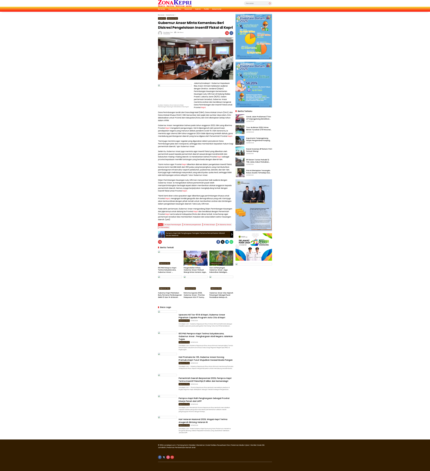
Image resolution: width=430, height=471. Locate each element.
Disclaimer (201, 445)
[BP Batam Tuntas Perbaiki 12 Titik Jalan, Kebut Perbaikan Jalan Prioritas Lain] (239, 161)
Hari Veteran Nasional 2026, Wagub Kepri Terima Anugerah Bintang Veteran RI (203, 420)
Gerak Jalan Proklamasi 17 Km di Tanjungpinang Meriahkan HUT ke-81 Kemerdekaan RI (258, 118)
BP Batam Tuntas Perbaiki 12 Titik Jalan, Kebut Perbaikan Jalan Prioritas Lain (257, 161)
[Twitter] (223, 242)
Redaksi (192, 445)
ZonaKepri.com (168, 32)
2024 (162, 445)
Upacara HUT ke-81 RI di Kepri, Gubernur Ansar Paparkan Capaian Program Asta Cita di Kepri (202, 316)
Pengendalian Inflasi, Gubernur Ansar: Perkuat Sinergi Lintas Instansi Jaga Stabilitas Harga (195, 270)
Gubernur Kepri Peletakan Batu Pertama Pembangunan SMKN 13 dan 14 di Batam (170, 295)
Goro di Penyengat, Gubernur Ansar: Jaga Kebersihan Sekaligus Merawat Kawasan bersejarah (218, 270)
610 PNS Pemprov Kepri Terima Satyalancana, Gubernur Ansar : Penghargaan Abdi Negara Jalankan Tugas (169, 270)
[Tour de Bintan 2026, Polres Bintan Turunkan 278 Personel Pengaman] (239, 129)
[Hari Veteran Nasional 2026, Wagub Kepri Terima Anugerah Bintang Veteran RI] (167, 425)
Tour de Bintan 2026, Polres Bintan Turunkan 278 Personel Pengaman (258, 128)
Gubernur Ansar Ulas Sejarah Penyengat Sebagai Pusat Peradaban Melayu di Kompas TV (221, 295)
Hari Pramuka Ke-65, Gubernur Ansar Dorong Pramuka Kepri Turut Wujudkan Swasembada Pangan (206, 358)
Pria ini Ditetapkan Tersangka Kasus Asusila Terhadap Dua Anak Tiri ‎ (258, 171)
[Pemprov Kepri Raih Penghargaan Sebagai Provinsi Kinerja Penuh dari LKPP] (167, 404)
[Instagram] (168, 457)
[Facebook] (218, 242)
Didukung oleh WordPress (168, 465)
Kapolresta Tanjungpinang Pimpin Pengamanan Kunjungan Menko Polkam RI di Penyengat (259, 139)
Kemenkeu (165, 227)
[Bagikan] (231, 33)
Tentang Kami (182, 445)
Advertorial (162, 18)
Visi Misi (253, 445)
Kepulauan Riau (172, 18)
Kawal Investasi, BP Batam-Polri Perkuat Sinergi (259, 150)
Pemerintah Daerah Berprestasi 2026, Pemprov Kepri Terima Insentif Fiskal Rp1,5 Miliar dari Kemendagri (205, 379)
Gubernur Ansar (225, 225)
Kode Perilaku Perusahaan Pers (218, 445)
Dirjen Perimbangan (174, 225)
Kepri (203, 107)
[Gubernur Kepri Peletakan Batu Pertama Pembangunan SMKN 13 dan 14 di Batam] (170, 283)
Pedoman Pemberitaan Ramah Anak (181, 447)
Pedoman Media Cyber (240, 445)
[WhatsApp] (231, 242)
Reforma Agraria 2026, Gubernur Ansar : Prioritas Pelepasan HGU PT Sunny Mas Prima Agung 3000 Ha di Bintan (195, 295)
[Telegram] (227, 242)
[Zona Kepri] (175, 3)
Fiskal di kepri (210, 225)
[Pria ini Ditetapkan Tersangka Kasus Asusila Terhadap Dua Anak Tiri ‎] (239, 172)
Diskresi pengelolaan (193, 225)
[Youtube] (172, 457)
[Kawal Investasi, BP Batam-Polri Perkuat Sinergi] (239, 151)
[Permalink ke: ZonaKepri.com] (160, 33)
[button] (270, 3)
